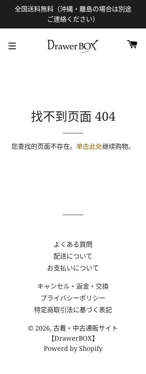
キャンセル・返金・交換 (73, 286)
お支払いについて (73, 267)
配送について (73, 256)
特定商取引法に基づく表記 (73, 309)
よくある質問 (73, 244)
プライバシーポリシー (73, 298)
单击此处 (89, 146)
